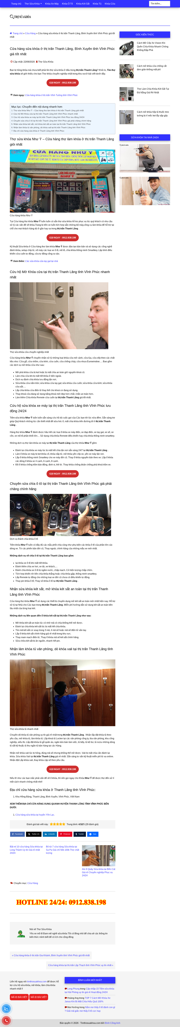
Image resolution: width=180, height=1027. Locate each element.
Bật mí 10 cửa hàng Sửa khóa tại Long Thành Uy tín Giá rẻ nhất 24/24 (26, 849)
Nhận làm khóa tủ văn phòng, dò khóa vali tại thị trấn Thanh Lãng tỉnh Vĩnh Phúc (49, 127)
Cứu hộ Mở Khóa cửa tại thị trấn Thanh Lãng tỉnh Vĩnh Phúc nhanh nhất (46, 114)
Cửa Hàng (30, 33)
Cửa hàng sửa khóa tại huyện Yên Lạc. (35, 815)
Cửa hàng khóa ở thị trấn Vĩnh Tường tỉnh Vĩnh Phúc (51, 95)
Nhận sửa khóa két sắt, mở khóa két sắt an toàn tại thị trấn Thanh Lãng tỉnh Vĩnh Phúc (52, 124)
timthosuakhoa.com (37, 981)
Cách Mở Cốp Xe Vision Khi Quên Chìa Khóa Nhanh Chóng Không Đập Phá (152, 46)
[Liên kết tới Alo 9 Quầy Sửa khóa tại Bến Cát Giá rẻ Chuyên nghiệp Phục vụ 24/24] (98, 855)
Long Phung (73, 989)
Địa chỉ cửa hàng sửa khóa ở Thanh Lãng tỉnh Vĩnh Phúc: (39, 131)
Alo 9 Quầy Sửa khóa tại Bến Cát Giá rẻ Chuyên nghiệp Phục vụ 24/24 (98, 872)
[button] (51, 824)
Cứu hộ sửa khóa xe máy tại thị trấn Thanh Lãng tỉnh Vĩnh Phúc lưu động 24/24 (49, 117)
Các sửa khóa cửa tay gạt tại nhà (41, 261)
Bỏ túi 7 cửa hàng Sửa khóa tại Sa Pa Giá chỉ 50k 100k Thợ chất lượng (62, 849)
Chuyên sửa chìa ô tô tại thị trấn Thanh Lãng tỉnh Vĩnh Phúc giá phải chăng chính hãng (52, 121)
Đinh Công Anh (112, 1023)
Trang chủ (18, 33)
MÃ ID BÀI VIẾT (19, 997)
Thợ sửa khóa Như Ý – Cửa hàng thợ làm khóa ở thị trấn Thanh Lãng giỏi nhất (49, 110)
